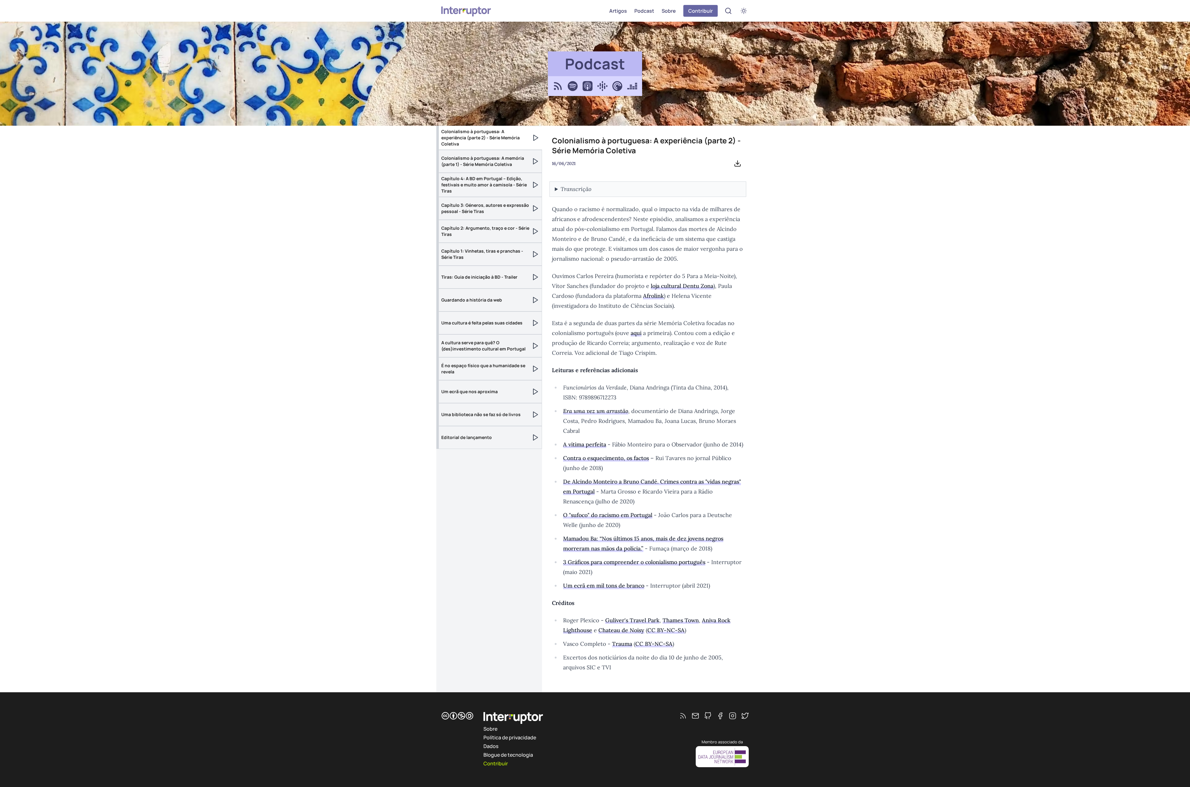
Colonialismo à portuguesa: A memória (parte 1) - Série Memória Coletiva (482, 161)
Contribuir (700, 10)
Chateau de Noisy (621, 630)
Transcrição (576, 189)
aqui (636, 333)
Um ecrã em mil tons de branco (603, 585)
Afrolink (653, 295)
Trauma (622, 643)
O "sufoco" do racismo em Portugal (607, 515)
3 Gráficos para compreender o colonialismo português (634, 562)
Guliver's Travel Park (632, 620)
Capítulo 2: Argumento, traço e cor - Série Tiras (485, 231)
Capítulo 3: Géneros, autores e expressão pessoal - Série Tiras (485, 208)
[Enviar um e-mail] (695, 716)
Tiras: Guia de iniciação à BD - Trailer (479, 277)
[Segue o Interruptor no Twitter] (745, 716)
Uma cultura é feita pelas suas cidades (481, 323)
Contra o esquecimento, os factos (606, 458)
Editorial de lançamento (466, 437)
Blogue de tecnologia (508, 754)
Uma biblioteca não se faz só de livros (481, 414)
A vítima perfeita (584, 444)
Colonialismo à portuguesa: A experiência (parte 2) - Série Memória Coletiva (480, 137)
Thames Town (681, 620)
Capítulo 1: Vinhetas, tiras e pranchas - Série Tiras (482, 254)
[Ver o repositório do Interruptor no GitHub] (708, 716)
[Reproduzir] (536, 137)
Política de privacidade (509, 737)
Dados (490, 746)
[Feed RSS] (683, 716)
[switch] (744, 11)
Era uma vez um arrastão (595, 411)
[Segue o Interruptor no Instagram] (732, 716)
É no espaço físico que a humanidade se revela (483, 369)
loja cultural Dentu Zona (682, 285)
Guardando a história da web (471, 300)
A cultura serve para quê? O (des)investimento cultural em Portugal (483, 346)
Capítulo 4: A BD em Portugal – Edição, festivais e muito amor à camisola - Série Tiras (484, 185)
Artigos (618, 10)
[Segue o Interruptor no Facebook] (720, 716)
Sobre (669, 10)
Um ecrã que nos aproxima (469, 391)
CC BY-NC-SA (666, 630)
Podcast (644, 10)
